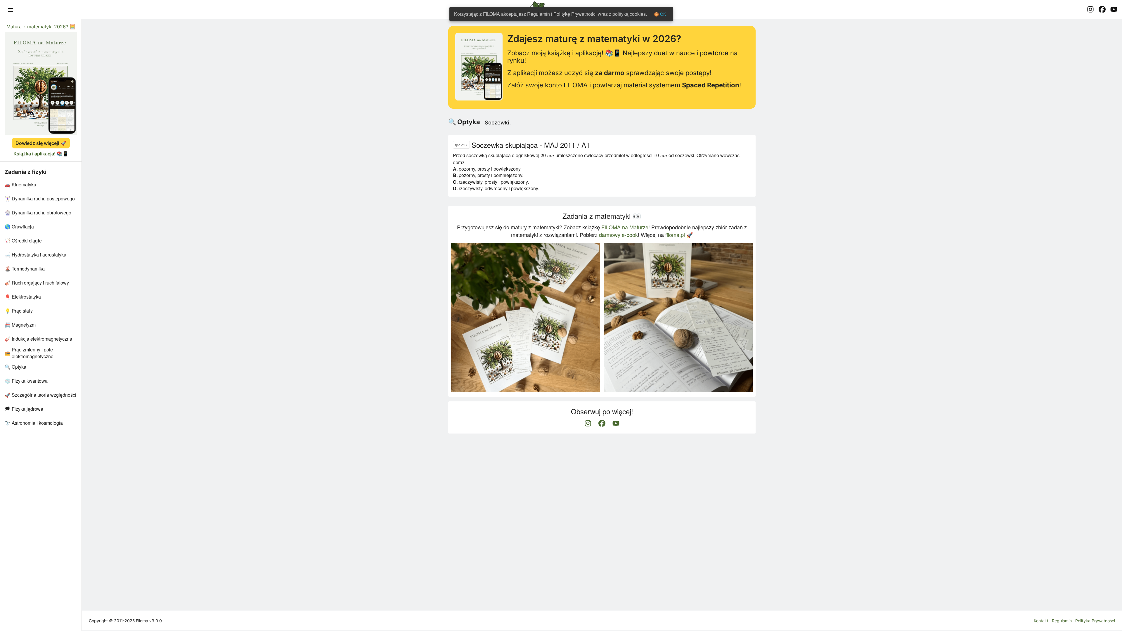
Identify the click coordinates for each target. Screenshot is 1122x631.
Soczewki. (498, 122)
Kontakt (1041, 620)
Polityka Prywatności (1095, 620)
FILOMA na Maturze (624, 227)
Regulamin (1062, 620)
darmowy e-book (618, 234)
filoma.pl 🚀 (679, 234)
